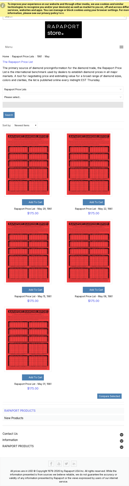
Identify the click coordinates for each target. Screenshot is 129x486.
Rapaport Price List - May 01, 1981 (32, 383)
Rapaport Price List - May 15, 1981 (33, 296)
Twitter (66, 464)
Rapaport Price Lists (23, 56)
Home (6, 56)
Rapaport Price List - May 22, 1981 (93, 208)
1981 (39, 56)
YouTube (59, 464)
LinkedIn (74, 464)
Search (9, 114)
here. (61, 13)
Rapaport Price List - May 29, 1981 (33, 208)
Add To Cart (35, 202)
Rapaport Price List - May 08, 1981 (94, 296)
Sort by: (7, 125)
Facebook (51, 464)
